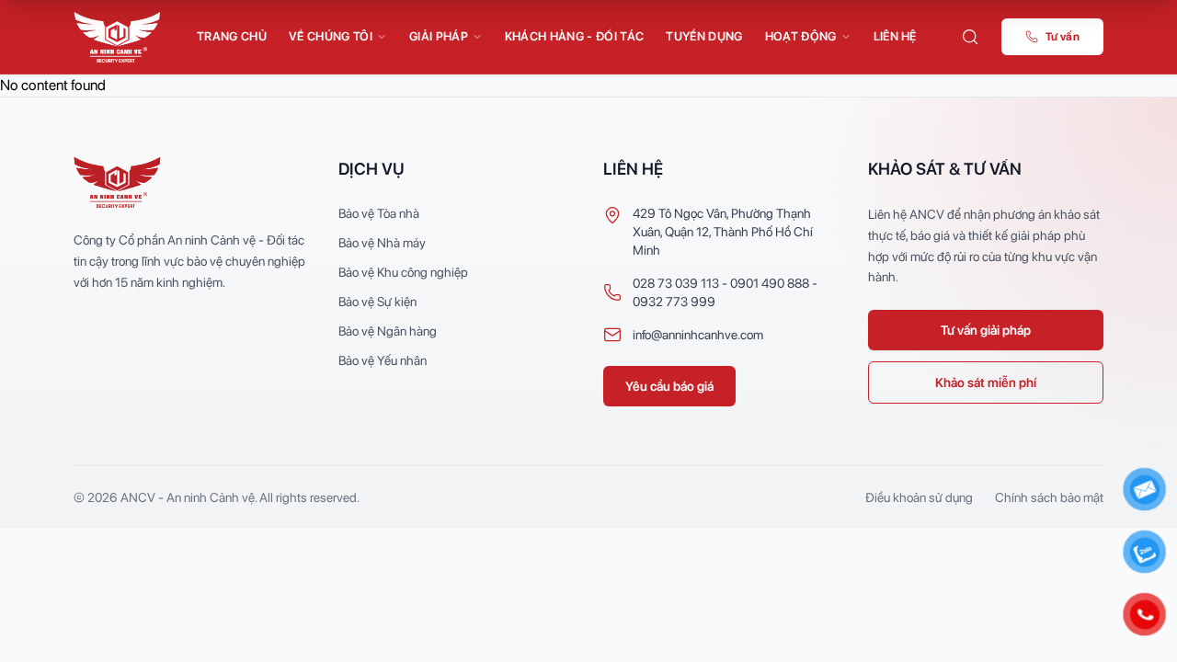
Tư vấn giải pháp (986, 330)
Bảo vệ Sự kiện (377, 301)
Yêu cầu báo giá (669, 386)
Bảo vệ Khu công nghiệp (403, 272)
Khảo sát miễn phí (985, 382)
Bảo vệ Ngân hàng (387, 331)
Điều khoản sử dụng (919, 497)
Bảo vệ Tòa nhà (378, 213)
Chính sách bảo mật (1049, 497)
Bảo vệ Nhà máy (382, 242)
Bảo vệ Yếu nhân (382, 360)
